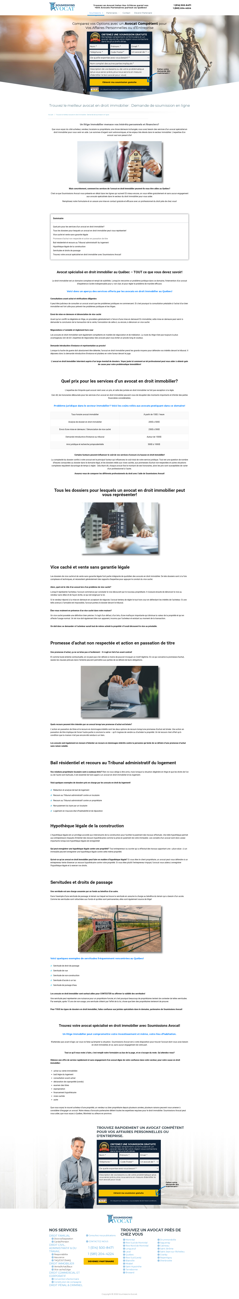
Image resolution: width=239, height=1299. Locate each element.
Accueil (50, 115)
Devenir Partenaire (143, 13)
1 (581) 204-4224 (182, 8)
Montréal (130, 1240)
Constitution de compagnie (67, 1282)
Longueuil (130, 1249)
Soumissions (95, 13)
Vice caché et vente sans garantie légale (70, 234)
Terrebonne (131, 1269)
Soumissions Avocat (128, 1294)
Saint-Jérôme (166, 1249)
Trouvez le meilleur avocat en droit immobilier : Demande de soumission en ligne (82, 115)
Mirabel (129, 1263)
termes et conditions (139, 89)
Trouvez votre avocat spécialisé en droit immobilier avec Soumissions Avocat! (87, 254)
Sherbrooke (166, 1260)
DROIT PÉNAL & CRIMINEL (66, 1285)
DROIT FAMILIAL (59, 1235)
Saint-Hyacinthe (133, 1266)
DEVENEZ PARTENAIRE (101, 1261)
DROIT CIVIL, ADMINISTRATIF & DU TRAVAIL (62, 1248)
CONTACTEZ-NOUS (98, 1241)
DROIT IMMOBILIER (61, 1263)
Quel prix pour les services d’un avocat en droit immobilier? (78, 226)
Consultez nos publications (102, 1235)
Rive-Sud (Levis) (133, 1257)
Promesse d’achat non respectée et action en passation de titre (80, 238)
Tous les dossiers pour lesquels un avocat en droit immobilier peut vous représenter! (89, 230)
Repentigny (166, 1257)
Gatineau (164, 1246)
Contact (126, 13)
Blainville (130, 1260)
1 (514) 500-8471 (182, 5)
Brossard (129, 1272)
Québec (129, 1254)
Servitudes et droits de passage (66, 250)
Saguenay (165, 1243)
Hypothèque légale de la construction (69, 246)
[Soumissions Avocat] (62, 6)
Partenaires (111, 13)
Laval (128, 1251)
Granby (163, 1254)
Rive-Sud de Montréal (136, 1243)
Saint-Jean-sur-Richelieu (172, 1251)
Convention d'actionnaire (66, 1279)
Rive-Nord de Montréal (137, 1246)
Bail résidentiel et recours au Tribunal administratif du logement (81, 242)
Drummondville (168, 1240)
